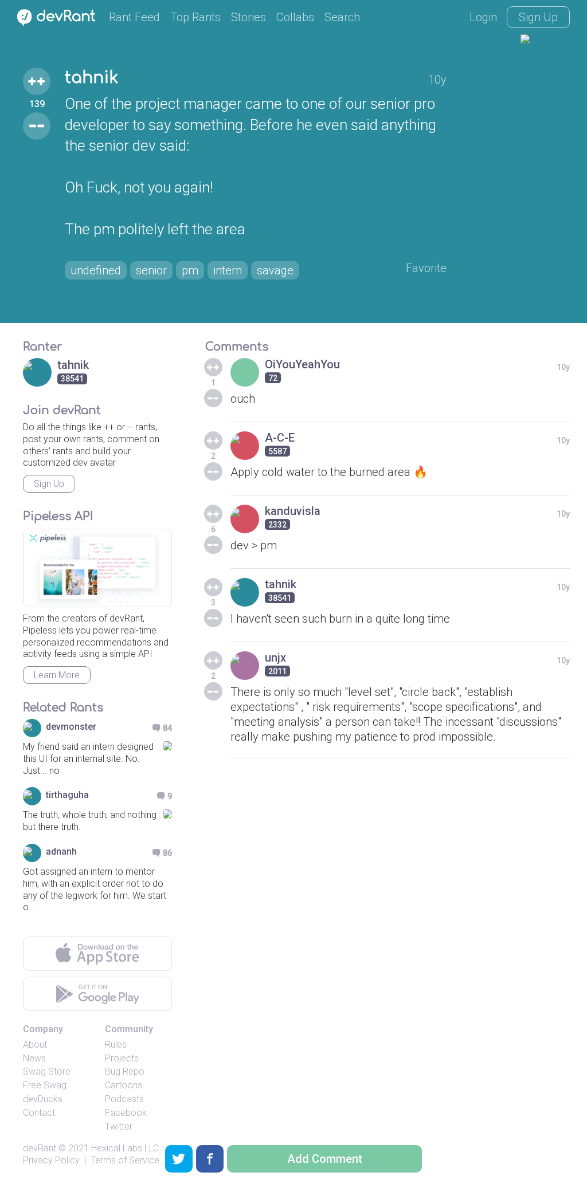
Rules (116, 1044)
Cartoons (123, 1085)
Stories (248, 17)
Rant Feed (134, 17)
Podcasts (124, 1098)
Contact (39, 1112)
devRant (39, 1148)
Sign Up (538, 17)
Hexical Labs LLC (125, 1148)
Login (483, 17)
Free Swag (44, 1085)
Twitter (118, 1126)
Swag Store (47, 1071)
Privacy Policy (51, 1160)
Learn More (57, 675)
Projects (122, 1058)
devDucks (42, 1098)
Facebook (126, 1112)
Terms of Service (125, 1160)
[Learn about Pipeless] (97, 568)
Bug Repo (124, 1071)
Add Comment (324, 1159)
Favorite (426, 268)
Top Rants (195, 17)
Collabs (295, 17)
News (34, 1058)
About (35, 1044)
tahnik (91, 78)
